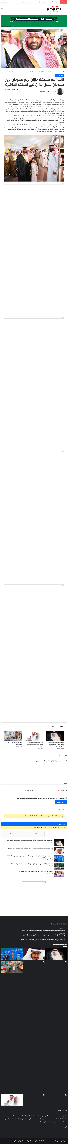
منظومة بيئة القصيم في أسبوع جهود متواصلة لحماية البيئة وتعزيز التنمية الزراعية (31, 864)
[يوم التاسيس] (34, 20)
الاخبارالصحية (14, 1116)
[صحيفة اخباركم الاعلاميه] (54, 8)
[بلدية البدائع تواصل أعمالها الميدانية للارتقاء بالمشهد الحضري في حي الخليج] (34, 1100)
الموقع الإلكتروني (28, 790)
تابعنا (65, 1127)
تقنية (13, 1119)
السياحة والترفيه (31, 1119)
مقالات (50, 1122)
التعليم (44, 1119)
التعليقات (11, 833)
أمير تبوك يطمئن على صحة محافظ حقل (15, 743)
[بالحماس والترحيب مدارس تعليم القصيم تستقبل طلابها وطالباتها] (59, 874)
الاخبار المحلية (63, 1119)
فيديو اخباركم (57, 1122)
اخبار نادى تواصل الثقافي (42, 1116)
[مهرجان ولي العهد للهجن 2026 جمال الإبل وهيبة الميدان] (56, 1100)
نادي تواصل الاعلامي (41, 1122)
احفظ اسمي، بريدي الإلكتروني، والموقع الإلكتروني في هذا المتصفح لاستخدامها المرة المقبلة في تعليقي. (40, 798)
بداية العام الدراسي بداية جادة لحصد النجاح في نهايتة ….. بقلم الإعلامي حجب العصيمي (30, 848)
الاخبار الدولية (31, 1116)
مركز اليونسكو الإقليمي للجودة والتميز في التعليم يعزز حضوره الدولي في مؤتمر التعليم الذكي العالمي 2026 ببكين (29, 857)
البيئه (50, 1119)
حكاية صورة (7, 1119)
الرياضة (39, 1119)
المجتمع (24, 1119)
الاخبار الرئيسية (53, 71)
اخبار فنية (52, 1116)
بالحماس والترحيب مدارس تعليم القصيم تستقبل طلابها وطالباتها (43, 1)
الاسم (65, 783)
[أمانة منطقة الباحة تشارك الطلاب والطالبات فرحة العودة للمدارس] (12, 967)
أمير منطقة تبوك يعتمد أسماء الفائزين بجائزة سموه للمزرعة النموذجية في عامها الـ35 (56, 744)
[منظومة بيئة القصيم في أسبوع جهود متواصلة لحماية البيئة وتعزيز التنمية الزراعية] (59, 866)
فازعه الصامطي (52, 91)
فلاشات (64, 1122)
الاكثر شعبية (55, 833)
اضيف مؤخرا (33, 833)
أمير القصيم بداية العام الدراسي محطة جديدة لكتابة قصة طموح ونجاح (35, 744)
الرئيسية (60, 71)
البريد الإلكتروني (62, 790)
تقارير (18, 1119)
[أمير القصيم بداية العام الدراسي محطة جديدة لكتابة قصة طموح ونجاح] (34, 736)
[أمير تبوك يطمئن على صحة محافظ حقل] (13, 736)
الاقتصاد (55, 1119)
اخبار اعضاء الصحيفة (61, 1116)
